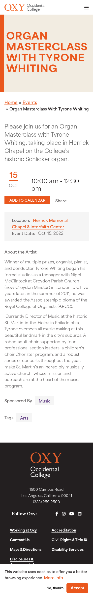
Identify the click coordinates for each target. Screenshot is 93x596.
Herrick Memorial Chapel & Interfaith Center (40, 223)
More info (53, 577)
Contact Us (20, 539)
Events (30, 102)
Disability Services (68, 549)
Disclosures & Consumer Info (23, 561)
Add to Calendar (27, 200)
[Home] (24, 8)
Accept (77, 588)
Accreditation (64, 530)
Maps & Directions (25, 549)
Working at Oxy (23, 530)
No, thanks (55, 588)
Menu (85, 7)
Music (45, 400)
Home (11, 102)
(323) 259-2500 (46, 501)
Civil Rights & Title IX (69, 539)
